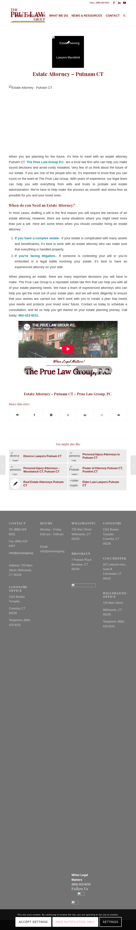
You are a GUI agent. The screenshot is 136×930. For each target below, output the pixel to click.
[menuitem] (19, 15)
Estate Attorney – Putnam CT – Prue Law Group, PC (68, 393)
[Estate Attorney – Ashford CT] (133, 465)
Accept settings (33, 921)
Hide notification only (75, 921)
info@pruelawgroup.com (24, 553)
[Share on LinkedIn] (85, 414)
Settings (110, 921)
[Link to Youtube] (124, 2)
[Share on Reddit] (102, 414)
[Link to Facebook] (113, 2)
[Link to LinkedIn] (119, 2)
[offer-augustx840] (68, 52)
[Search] (124, 15)
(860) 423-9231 (81, 884)
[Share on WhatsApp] (68, 414)
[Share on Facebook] (34, 414)
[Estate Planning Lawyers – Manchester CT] (2, 465)
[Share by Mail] (17, 414)
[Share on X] (51, 414)
